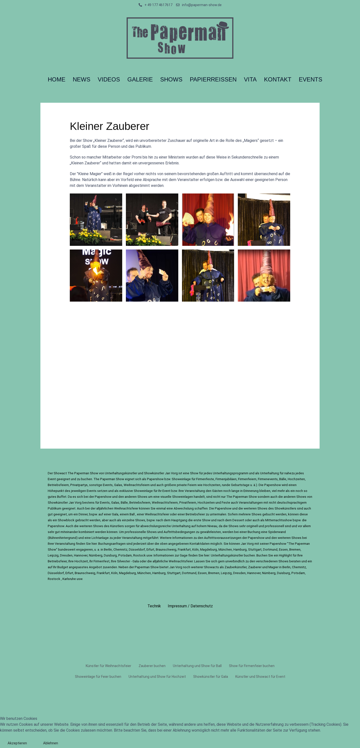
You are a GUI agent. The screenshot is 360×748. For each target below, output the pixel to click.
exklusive (126, 491)
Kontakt (277, 79)
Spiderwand (277, 532)
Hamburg (240, 549)
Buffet (61, 497)
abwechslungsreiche (155, 526)
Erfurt (150, 549)
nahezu (289, 473)
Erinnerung (251, 491)
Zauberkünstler (236, 567)
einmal (161, 508)
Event (52, 479)
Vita (250, 79)
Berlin (108, 549)
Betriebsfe (55, 485)
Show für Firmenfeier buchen (252, 666)
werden (101, 532)
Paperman (108, 479)
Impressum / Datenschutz (190, 606)
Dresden (66, 555)
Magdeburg (208, 549)
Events (92, 491)
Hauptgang (179, 520)
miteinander (69, 532)
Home (56, 79)
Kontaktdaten (200, 543)
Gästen (217, 491)
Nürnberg (95, 555)
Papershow (155, 479)
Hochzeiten (296, 479)
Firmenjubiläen (226, 479)
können (294, 514)
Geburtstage (240, 485)
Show (194, 473)
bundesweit (67, 549)
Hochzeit (81, 561)
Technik (154, 606)
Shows (142, 497)
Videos (109, 79)
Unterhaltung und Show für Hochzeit (157, 677)
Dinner (83, 514)
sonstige (96, 485)
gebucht (269, 514)
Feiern (192, 485)
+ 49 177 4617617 (158, 5)
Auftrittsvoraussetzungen (223, 538)
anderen (131, 497)
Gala (115, 514)
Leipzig (53, 555)
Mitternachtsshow (279, 520)
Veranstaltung (195, 491)
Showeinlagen (183, 497)
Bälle (282, 479)
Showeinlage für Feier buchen (98, 677)
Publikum (55, 508)
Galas (118, 485)
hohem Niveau (207, 526)
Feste (226, 502)
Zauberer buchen (152, 666)
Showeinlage (182, 479)
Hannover (80, 555)
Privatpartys (79, 485)
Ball (132, 514)
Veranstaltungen (251, 502)
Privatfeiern (187, 502)
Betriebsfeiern (139, 502)
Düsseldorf (137, 549)
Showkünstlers (286, 508)
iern (66, 485)
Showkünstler (154, 473)
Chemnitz (120, 549)
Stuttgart (255, 549)
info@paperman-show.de (202, 5)
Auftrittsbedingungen (180, 532)
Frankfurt (184, 549)
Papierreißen (213, 79)
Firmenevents (268, 479)
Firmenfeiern (247, 479)
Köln (195, 549)
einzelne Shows (133, 520)
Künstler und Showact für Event (260, 677)
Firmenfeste (205, 479)
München (225, 549)
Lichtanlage (100, 538)
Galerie (140, 79)
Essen (283, 549)
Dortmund (270, 549)
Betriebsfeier (196, 514)
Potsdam (125, 555)
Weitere (166, 538)
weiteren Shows (91, 526)
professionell (275, 526)
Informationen (182, 538)
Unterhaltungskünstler (121, 473)
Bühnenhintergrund (62, 538)
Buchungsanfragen (112, 543)
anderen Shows (295, 497)
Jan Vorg (247, 543)
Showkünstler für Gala (210, 677)
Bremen (294, 549)
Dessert (238, 520)
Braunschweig (166, 549)
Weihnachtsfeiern (137, 485)
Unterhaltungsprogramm (231, 473)
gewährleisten (210, 532)
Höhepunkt (56, 491)
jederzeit (140, 543)
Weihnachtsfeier (126, 508)
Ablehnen (50, 743)
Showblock (66, 520)
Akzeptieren (17, 743)
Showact (60, 473)
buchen (86, 479)
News (81, 79)
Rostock (139, 555)
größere (170, 485)
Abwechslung (184, 508)
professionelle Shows (141, 532)
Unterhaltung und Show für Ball (197, 666)
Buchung (254, 532)
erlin (287, 567)
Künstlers (117, 526)
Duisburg (110, 555)
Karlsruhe (69, 579)
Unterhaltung (270, 473)
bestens (88, 502)
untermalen (218, 514)
